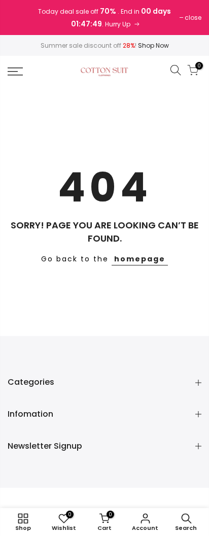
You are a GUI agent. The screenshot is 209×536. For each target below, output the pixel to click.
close (193, 17)
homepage (139, 259)
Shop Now (153, 45)
